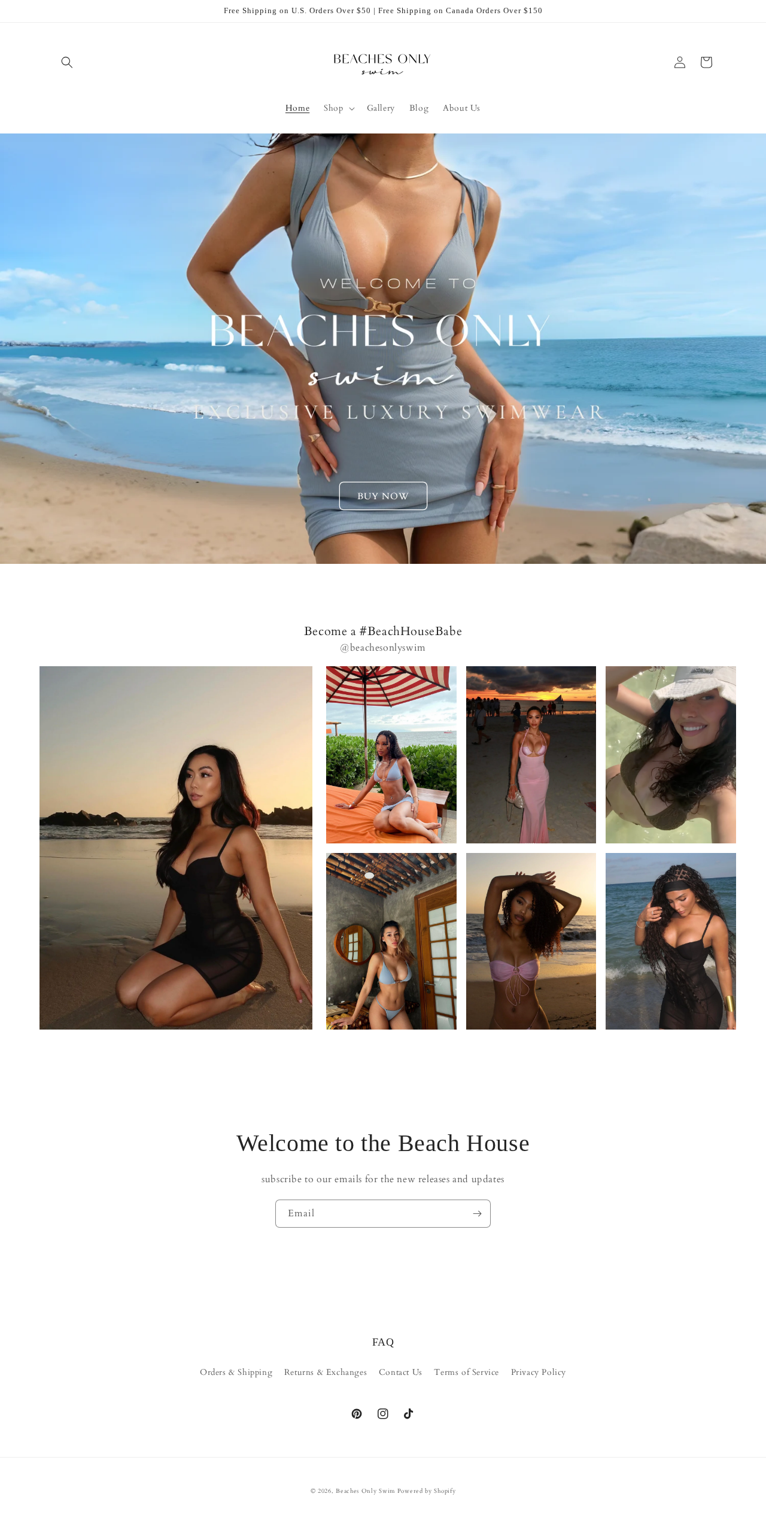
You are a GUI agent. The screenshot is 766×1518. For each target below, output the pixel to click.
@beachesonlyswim (383, 647)
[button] (67, 62)
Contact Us (400, 1372)
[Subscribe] (477, 1214)
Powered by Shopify (426, 1491)
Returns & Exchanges (325, 1372)
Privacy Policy (538, 1372)
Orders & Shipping (236, 1372)
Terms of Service (466, 1372)
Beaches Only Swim (365, 1491)
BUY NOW (383, 496)
